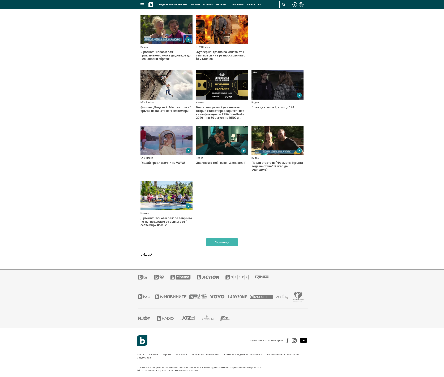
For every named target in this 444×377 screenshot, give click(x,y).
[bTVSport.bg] (263, 296)
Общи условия (144, 358)
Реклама (153, 354)
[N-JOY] (147, 318)
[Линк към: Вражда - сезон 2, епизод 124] (277, 96)
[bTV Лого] (142, 340)
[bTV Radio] (168, 318)
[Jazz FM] (190, 318)
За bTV (251, 4)
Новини (208, 4)
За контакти (181, 354)
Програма (237, 4)
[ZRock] (228, 318)
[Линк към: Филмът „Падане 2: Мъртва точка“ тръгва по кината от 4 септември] (166, 96)
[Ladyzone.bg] (239, 297)
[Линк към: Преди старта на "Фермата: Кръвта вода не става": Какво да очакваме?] (277, 152)
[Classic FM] (210, 318)
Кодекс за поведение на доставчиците (243, 354)
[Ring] (265, 277)
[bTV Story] (240, 277)
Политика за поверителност (205, 354)
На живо (222, 4)
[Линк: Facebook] (285, 340)
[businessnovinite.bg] (199, 297)
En (259, 4)
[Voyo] (219, 296)
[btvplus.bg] (146, 296)
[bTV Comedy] (162, 277)
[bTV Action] (211, 277)
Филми (195, 4)
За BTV (140, 354)
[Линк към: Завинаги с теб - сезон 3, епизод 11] (222, 152)
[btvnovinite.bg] (171, 296)
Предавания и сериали (172, 4)
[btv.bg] (146, 277)
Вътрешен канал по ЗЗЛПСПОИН (283, 354)
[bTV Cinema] (183, 277)
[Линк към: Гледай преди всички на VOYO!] (166, 152)
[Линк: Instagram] (292, 340)
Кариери (167, 354)
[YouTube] (302, 340)
